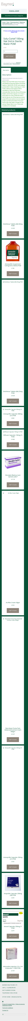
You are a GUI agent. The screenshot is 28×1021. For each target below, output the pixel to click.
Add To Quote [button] (13, 233)
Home (4, 22)
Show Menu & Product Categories (14, 15)
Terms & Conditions (7, 1008)
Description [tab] (6, 70)
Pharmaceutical (14, 22)
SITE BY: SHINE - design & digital (12, 997)
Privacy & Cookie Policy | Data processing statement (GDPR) (13, 1004)
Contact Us (5, 1010)
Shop (8, 22)
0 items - (14, 11)
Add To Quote (9, 56)
